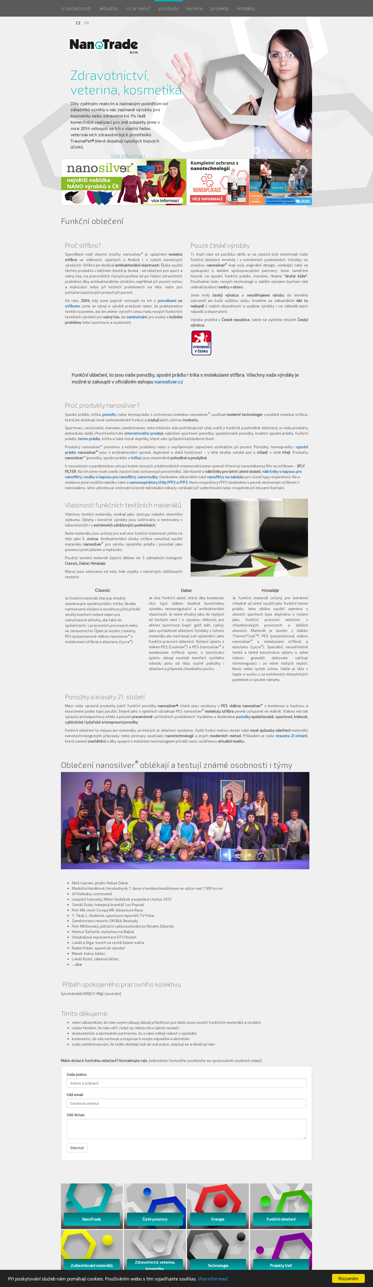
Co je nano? (138, 8)
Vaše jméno (77, 1074)
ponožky (243, 716)
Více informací (213, 1278)
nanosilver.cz (169, 381)
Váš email (75, 1094)
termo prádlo (89, 438)
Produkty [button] (169, 8)
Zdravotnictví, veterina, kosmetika (126, 82)
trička (136, 457)
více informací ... (131, 156)
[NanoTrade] (104, 45)
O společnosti (76, 8)
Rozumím (348, 1278)
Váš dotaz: (76, 1114)
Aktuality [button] (108, 8)
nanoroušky (148, 476)
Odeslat (77, 1147)
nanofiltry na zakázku (225, 476)
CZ (78, 22)
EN (86, 22)
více (78, 964)
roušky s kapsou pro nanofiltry (110, 476)
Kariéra (194, 8)
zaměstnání (136, 316)
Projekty (220, 8)
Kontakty (246, 8)
